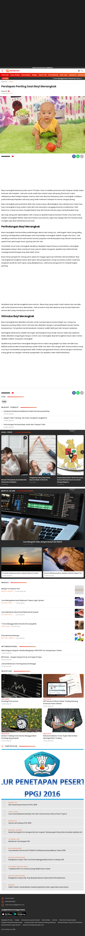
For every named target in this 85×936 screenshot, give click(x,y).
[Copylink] (82, 156)
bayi (4, 401)
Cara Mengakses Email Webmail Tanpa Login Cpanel (22, 600)
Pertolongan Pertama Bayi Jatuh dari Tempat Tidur (24, 424)
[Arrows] (2, 452)
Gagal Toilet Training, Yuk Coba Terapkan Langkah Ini (25, 418)
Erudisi (4, 81)
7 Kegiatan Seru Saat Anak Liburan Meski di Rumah (39, 479)
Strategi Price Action (9, 701)
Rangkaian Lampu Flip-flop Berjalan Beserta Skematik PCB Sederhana (36, 878)
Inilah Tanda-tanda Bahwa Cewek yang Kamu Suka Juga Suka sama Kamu (38, 887)
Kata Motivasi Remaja (10, 635)
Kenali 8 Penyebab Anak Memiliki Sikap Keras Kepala (14, 481)
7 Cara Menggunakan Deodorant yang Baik (43, 78)
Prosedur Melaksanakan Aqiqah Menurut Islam (20, 573)
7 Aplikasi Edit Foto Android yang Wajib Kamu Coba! (29, 869)
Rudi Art (4, 91)
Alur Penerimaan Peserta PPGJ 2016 (22, 805)
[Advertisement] (42, 33)
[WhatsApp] (78, 156)
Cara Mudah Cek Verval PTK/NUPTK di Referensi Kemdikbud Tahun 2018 (37, 850)
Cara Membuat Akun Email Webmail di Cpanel (19, 612)
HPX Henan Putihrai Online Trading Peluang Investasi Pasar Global (60, 702)
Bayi (11, 81)
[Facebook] (74, 156)
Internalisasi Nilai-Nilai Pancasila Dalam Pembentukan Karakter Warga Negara (70, 480)
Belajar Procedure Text (10, 589)
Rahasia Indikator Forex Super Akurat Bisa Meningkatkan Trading (60, 737)
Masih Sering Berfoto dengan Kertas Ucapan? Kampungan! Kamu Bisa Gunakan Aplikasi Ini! (45, 832)
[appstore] (7, 915)
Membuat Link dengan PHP (19, 841)
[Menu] (2, 70)
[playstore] (19, 915)
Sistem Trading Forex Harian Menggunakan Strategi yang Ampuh (18, 737)
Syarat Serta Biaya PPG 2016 (19, 823)
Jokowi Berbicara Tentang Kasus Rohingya (18, 664)
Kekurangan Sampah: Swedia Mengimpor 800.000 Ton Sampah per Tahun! (31, 650)
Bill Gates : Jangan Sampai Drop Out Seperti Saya (21, 657)
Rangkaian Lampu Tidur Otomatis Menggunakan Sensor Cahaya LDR (36, 859)
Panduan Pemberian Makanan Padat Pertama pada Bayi (27, 411)
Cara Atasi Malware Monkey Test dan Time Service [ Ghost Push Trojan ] (37, 814)
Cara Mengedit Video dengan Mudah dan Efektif (42, 542)
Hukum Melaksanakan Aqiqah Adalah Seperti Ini (63, 573)
